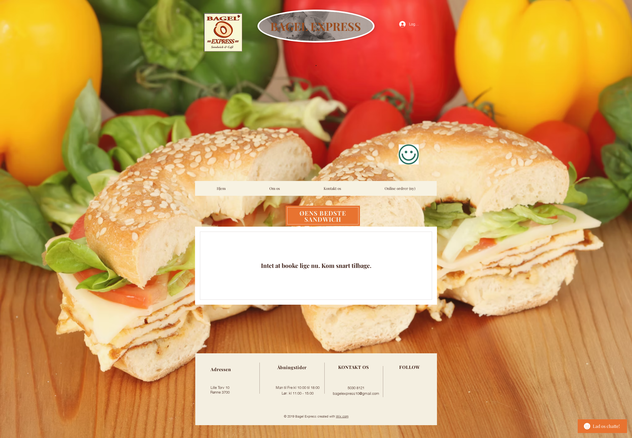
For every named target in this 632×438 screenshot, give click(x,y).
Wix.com (342, 416)
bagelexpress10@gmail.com (356, 393)
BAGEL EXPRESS (315, 26)
